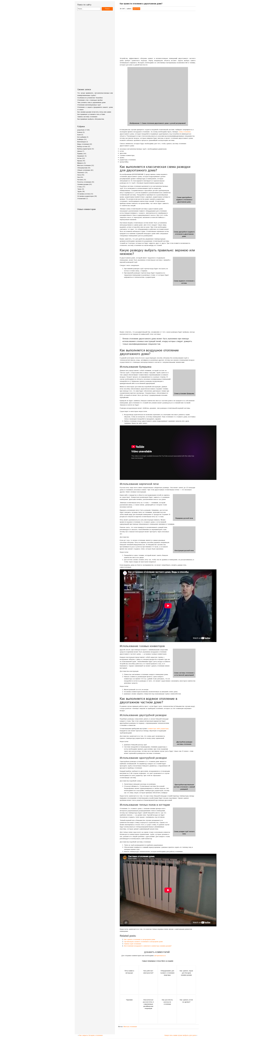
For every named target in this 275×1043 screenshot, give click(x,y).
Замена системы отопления (87, 117)
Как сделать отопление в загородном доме (139, 939)
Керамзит (80, 156)
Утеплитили (81, 199)
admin (129, 9)
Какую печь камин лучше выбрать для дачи (180, 1035)
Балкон (79, 132)
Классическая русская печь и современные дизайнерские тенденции (148, 1004)
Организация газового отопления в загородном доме (143, 942)
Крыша (79, 161)
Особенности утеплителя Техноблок (90, 98)
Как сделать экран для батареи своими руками (186, 973)
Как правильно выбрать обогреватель (90, 119)
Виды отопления (83, 144)
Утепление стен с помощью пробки (89, 100)
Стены (79, 187)
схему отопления (185, 132)
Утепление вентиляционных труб (89, 105)
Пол (78, 177)
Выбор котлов (82, 146)
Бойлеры (80, 139)
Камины (80, 154)
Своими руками (83, 184)
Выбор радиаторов (84, 149)
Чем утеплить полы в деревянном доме (91, 102)
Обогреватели (82, 168)
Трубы (79, 191)
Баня (79, 135)
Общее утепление (83, 170)
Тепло (79, 189)
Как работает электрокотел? (148, 972)
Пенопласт (81, 173)
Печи (79, 175)
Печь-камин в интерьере (129, 972)
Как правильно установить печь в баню (91, 114)
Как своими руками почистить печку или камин (94, 112)
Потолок (80, 180)
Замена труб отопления (132, 944)
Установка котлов (83, 194)
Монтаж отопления (84, 165)
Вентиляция (81, 142)
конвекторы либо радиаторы (158, 729)
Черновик (129, 1000)
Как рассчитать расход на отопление (167, 1002)
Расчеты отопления (84, 182)
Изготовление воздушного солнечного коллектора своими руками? (148, 946)
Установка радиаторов (85, 196)
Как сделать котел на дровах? (186, 1001)
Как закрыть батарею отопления (91, 1035)
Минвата (80, 163)
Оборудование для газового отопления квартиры (167, 973)
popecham (80, 130)
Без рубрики (81, 137)
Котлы (79, 158)
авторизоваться (160, 956)
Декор (79, 151)
